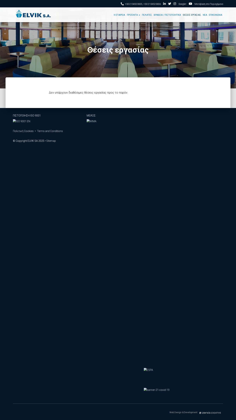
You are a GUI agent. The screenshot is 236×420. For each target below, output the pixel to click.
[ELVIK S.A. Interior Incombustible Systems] (33, 14)
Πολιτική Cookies (23, 131)
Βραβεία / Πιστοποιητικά (167, 15)
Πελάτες (147, 15)
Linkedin (164, 4)
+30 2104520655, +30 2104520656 (143, 4)
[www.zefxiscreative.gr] (210, 412)
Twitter (169, 4)
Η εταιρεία (119, 15)
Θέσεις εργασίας (192, 15)
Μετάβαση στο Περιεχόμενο (209, 4)
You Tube (190, 4)
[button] (139, 15)
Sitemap (51, 140)
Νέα (205, 15)
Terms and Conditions (50, 131)
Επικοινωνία (215, 15)
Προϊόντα (132, 15)
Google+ (182, 4)
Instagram (174, 4)
